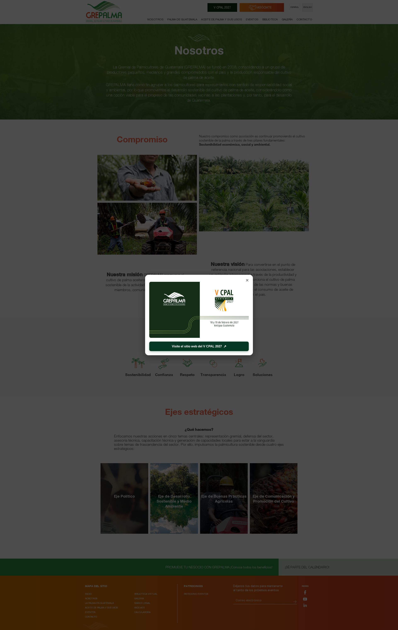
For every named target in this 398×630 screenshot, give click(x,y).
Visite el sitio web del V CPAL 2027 (199, 346)
